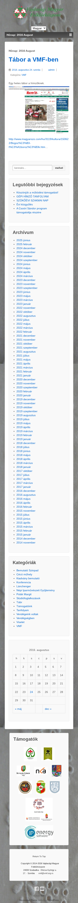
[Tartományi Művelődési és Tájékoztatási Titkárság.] (56, 771)
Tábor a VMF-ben (33, 59)
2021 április (23, 363)
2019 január (23, 439)
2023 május (23, 295)
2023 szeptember (26, 287)
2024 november (25, 252)
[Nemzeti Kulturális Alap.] (41, 771)
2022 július (22, 319)
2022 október (24, 311)
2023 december (25, 279)
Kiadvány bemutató (28, 578)
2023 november (25, 283)
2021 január (23, 375)
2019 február (24, 435)
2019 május (23, 423)
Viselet (20, 622)
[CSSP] (39, 809)
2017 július (22, 474)
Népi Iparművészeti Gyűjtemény (35, 590)
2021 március (24, 367)
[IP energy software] (39, 832)
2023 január (23, 303)
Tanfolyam (22, 610)
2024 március (24, 276)
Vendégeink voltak (27, 614)
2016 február (24, 506)
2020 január (23, 395)
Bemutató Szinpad (27, 570)
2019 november (25, 403)
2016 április (23, 502)
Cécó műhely (24, 574)
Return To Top (39, 856)
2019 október (24, 407)
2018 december (25, 443)
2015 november (25, 510)
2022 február (24, 331)
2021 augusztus (26, 351)
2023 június (23, 291)
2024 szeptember (26, 260)
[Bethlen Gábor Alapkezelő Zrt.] (23, 770)
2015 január (23, 534)
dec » (48, 708)
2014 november (25, 542)
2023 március (24, 299)
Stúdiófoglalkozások (28, 598)
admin (51, 70)
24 (31, 691)
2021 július (22, 355)
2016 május (23, 498)
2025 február (24, 244)
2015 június (23, 518)
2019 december (25, 399)
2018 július (22, 447)
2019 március (24, 431)
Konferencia (23, 582)
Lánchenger (23, 586)
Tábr (19, 602)
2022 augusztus (26, 315)
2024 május (23, 268)
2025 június (23, 240)
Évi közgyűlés (24, 204)
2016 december (25, 490)
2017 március (24, 482)
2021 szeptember (26, 347)
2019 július (22, 419)
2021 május (23, 359)
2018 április (23, 458)
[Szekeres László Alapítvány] (30, 754)
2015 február (24, 530)
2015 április (23, 522)
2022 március (24, 327)
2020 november (25, 383)
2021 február (24, 371)
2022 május (23, 323)
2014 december (25, 538)
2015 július (22, 514)
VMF (24, 75)
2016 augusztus (26, 494)
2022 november (25, 307)
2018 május (23, 455)
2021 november (25, 339)
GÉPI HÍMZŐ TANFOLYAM (32, 196)
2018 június (23, 451)
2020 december (25, 379)
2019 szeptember (26, 411)
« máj (18, 708)
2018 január (23, 466)
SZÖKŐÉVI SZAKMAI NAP (32, 200)
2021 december (25, 335)
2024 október (24, 256)
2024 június (23, 264)
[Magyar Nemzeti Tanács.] (40, 787)
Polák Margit (23, 594)
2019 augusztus (26, 415)
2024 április (23, 272)
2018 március (24, 462)
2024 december (25, 248)
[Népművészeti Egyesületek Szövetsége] (48, 754)
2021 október (24, 343)
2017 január (23, 486)
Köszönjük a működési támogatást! (37, 192)
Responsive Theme (28, 900)
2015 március (24, 526)
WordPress (53, 900)
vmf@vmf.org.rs (45, 873)
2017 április (23, 478)
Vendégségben (25, 618)
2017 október (24, 470)
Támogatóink (24, 606)
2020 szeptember (26, 387)
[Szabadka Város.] (25, 787)
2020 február (24, 391)
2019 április (23, 427)
